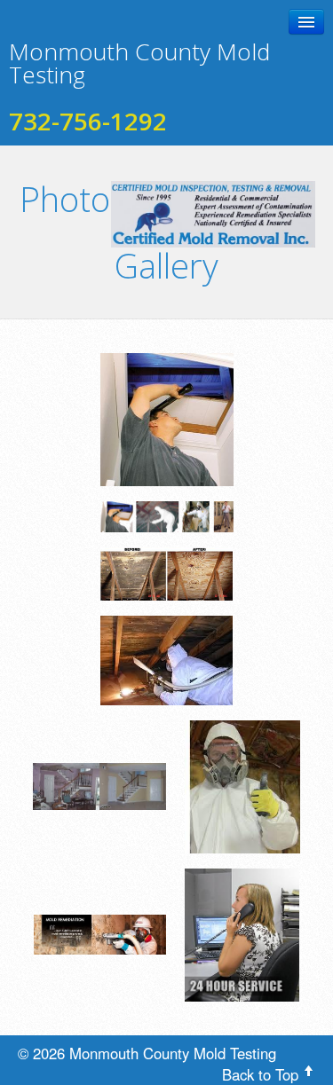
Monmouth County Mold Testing (139, 63)
